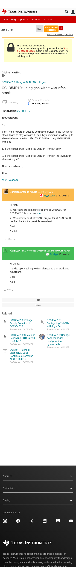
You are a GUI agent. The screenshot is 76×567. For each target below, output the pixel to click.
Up (5, 240)
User (73, 12)
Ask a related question (51, 28)
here (39, 213)
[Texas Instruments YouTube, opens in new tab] (71, 522)
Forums (36, 19)
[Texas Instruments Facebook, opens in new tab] (18, 522)
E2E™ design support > (16, 19)
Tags (38, 299)
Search (67, 12)
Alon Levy (13, 102)
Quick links (8, 488)
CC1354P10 (23, 110)
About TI (7, 476)
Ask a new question (61, 28)
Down (13, 240)
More (49, 19)
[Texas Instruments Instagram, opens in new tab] (5, 522)
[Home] (19, 11)
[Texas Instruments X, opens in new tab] (31, 522)
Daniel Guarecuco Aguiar (23, 191)
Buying (6, 500)
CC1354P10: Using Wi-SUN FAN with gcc (24, 82)
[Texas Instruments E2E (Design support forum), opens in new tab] (58, 522)
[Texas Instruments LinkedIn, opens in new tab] (44, 522)
